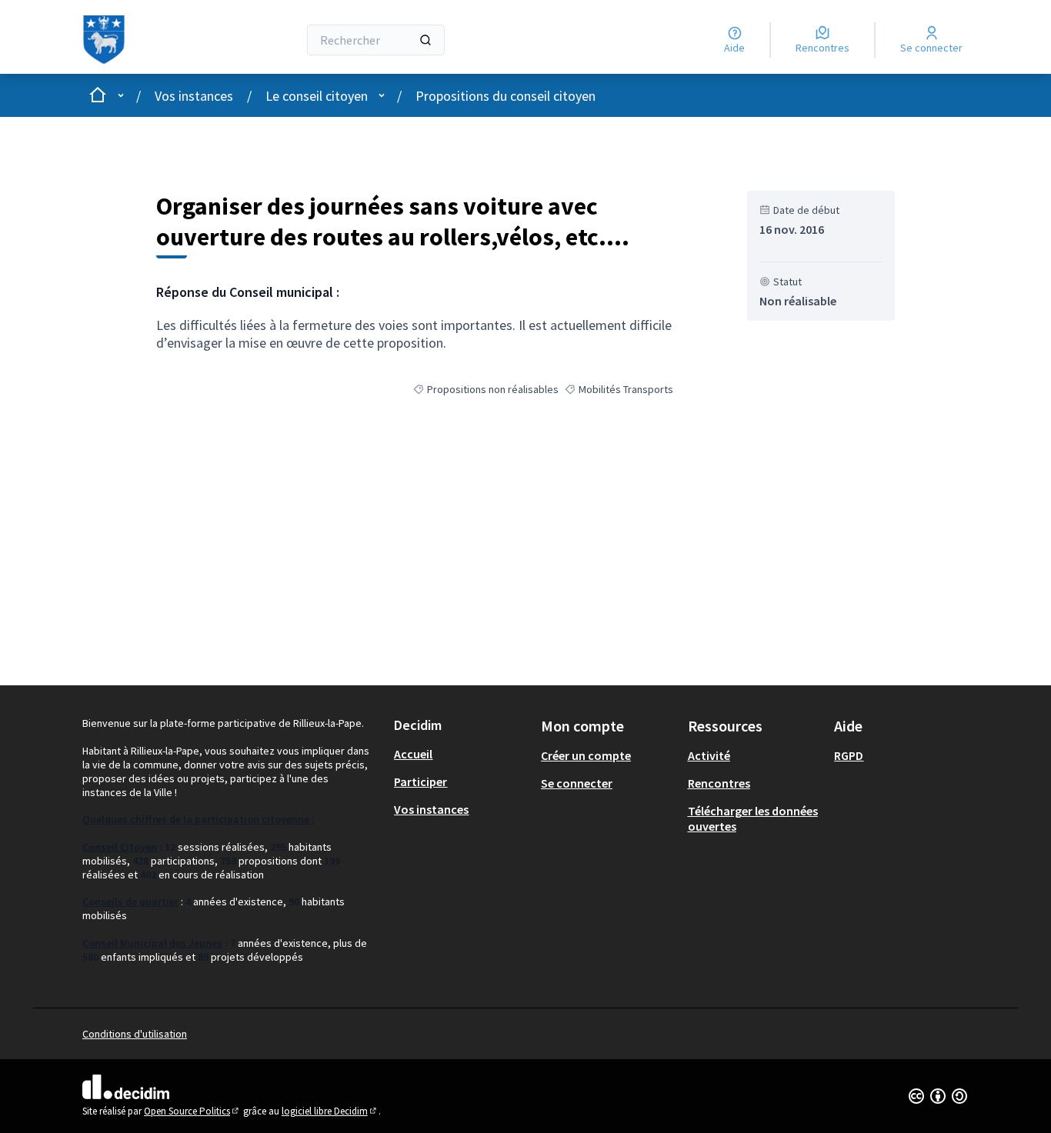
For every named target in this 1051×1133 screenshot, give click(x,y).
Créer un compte (586, 755)
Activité (709, 755)
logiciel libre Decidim (330, 1111)
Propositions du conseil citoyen (505, 96)
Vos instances (194, 96)
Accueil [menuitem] (413, 753)
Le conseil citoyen (316, 96)
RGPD (848, 755)
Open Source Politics (192, 1111)
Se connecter (576, 783)
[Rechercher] (425, 40)
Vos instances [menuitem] (431, 809)
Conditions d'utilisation (134, 1034)
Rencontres (719, 783)
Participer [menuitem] (420, 781)
